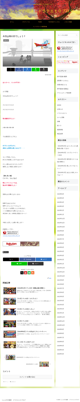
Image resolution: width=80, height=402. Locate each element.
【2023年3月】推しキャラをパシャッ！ (67, 167)
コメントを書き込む (27, 377)
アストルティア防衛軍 (64, 93)
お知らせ (6, 252)
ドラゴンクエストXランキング (11, 235)
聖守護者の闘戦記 (62, 89)
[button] (44, 69)
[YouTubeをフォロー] (25, 272)
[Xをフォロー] (22, 272)
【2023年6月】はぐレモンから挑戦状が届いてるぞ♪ (67, 147)
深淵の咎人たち (62, 84)
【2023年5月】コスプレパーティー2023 (67, 154)
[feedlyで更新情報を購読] (29, 272)
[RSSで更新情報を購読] (32, 272)
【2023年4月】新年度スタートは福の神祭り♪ (67, 160)
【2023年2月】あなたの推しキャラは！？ (67, 174)
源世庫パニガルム (62, 80)
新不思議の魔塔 (62, 76)
